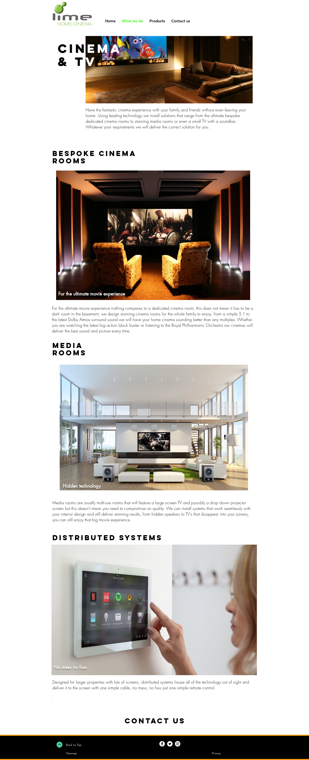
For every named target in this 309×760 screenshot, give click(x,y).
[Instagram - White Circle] (177, 744)
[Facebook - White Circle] (162, 744)
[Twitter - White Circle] (170, 744)
